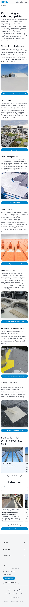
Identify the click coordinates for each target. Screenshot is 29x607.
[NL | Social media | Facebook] (9, 590)
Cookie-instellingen (14, 597)
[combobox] (14, 489)
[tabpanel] (14, 509)
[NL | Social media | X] (12, 590)
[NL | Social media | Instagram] (17, 590)
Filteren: (3, 486)
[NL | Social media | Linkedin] (14, 590)
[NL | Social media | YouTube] (20, 590)
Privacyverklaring (20, 593)
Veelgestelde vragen (9, 593)
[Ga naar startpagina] (4, 2)
